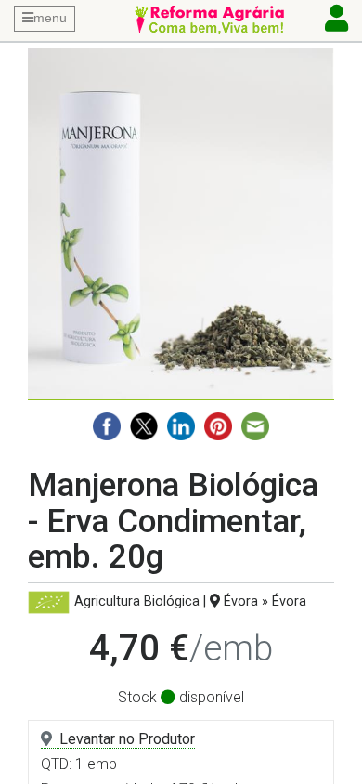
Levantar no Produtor (127, 739)
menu (50, 17)
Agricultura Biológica (137, 601)
